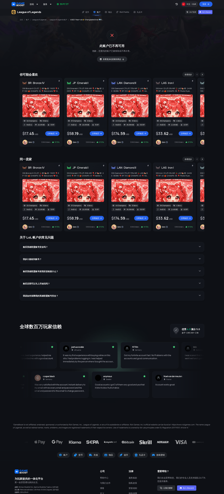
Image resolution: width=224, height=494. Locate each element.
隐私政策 (133, 483)
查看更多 (188, 74)
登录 (204, 4)
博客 (102, 488)
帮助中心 (104, 477)
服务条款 (133, 477)
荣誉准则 (133, 488)
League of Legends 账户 (58, 20)
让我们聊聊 (167, 488)
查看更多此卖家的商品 (112, 59)
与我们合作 (105, 483)
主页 (21, 20)
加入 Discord (206, 12)
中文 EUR (192, 5)
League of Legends (39, 20)
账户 (27, 20)
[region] (112, 109)
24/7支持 (192, 12)
